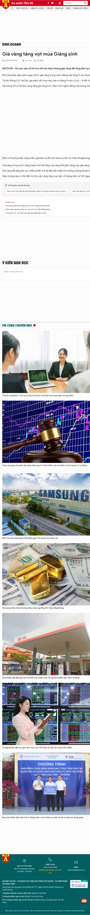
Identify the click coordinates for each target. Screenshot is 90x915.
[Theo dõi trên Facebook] (49, 3)
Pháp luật (59, 8)
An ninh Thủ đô (22, 3)
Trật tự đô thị (22, 8)
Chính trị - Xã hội (37, 8)
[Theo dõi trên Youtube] (52, 3)
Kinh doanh (11, 44)
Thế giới (49, 8)
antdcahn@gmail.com (76, 870)
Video (68, 8)
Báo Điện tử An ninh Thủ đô (6, 4)
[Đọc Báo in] (61, 3)
